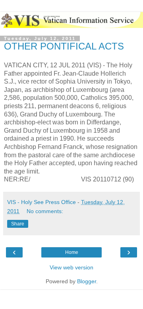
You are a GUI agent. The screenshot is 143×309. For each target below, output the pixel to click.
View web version (71, 267)
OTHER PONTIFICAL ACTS (64, 46)
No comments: (45, 211)
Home (71, 252)
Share (17, 224)
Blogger (86, 281)
